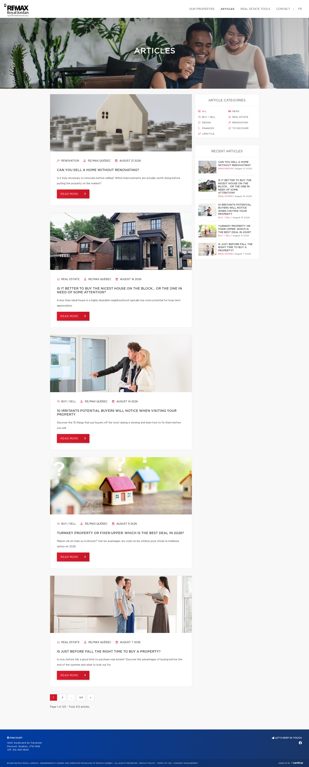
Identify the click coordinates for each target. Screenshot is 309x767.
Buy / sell (68, 401)
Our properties (201, 9)
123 (81, 697)
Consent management (185, 763)
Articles (227, 9)
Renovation (69, 161)
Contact (283, 9)
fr (300, 9)
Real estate (70, 279)
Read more (69, 194)
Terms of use (164, 763)
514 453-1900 (21, 750)
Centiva (297, 763)
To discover (240, 128)
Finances (207, 128)
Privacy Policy (147, 763)
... (71, 697)
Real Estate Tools (255, 9)
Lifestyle (207, 134)
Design (206, 123)
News (235, 111)
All (204, 111)
